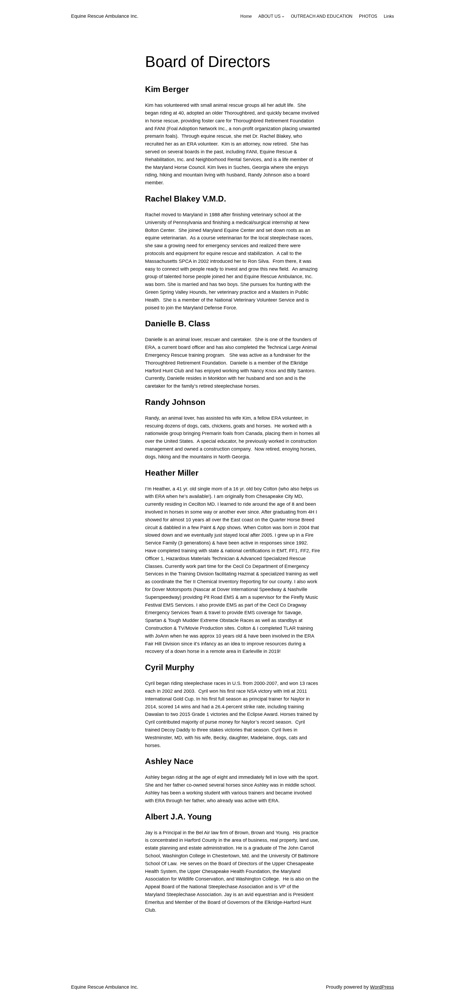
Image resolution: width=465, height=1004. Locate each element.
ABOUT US (269, 16)
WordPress (382, 987)
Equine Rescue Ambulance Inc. (104, 16)
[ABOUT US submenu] (283, 16)
